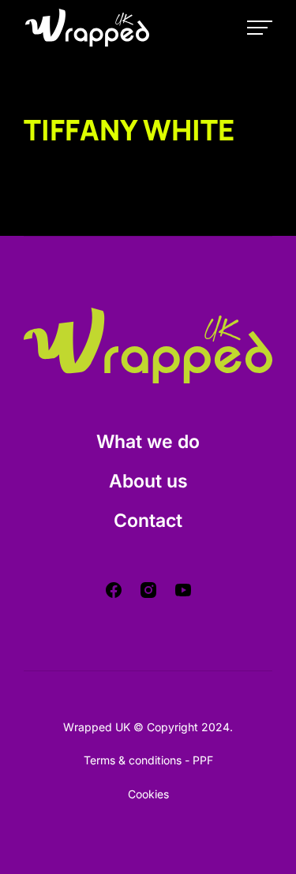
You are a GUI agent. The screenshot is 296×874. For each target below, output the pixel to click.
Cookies (148, 794)
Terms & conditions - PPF (148, 760)
